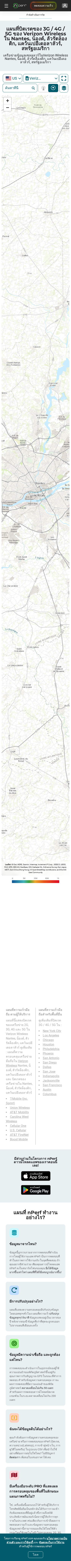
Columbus (49, 1094)
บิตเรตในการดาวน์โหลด (53, 88)
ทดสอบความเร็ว (43, 5)
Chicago (48, 1040)
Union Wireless (20, 1108)
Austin (47, 1089)
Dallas (47, 1067)
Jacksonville (51, 1080)
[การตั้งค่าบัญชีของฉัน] (65, 5)
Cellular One (18, 1126)
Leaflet (8, 864)
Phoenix (48, 1053)
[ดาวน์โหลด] (36, 1176)
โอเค (35, 1554)
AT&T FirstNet (19, 1135)
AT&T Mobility (19, 1112)
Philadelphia (51, 1049)
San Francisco (52, 1085)
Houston (48, 1044)
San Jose (49, 1071)
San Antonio (51, 1058)
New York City (52, 1031)
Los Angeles (51, 1035)
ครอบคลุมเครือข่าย (44, 88)
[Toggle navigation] (6, 5)
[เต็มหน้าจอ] (63, 78)
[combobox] (12, 78)
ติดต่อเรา (14, 1457)
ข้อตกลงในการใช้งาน (51, 1542)
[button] (7, 100)
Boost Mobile (19, 1139)
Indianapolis (51, 1076)
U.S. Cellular (18, 1130)
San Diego (50, 1062)
